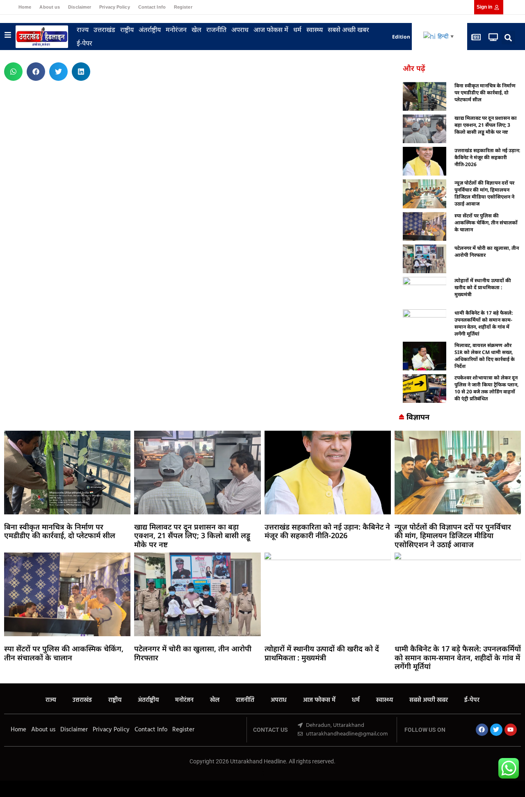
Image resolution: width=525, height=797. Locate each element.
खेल (196, 29)
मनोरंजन (176, 29)
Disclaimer (79, 7)
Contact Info (152, 7)
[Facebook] (482, 730)
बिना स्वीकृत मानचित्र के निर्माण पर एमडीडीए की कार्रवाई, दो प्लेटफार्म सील (485, 92)
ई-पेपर (84, 43)
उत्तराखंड (104, 29)
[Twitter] (496, 730)
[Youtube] (510, 730)
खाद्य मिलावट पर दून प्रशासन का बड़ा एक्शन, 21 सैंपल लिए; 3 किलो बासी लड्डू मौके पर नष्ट (485, 124)
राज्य (83, 29)
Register (183, 7)
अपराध (240, 29)
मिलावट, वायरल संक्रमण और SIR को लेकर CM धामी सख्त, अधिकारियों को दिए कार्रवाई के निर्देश (484, 356)
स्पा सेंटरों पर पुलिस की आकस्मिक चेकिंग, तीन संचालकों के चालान (486, 222)
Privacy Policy (114, 7)
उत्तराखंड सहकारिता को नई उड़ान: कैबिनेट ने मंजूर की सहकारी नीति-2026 (487, 157)
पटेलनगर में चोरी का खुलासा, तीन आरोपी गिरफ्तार (192, 653)
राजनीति (216, 29)
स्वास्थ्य (314, 29)
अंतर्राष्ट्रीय (150, 29)
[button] (508, 37)
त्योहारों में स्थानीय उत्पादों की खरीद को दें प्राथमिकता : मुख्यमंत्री (482, 287)
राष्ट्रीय (127, 29)
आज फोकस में (270, 29)
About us (49, 7)
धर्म (297, 29)
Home (24, 7)
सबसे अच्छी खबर (348, 29)
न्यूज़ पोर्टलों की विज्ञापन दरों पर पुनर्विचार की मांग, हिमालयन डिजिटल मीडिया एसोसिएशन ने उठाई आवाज (484, 193)
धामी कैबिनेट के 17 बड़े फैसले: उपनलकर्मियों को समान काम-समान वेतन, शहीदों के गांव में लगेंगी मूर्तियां (483, 323)
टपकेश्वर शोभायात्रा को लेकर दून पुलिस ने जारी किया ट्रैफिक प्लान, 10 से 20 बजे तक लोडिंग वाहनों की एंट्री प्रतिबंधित (486, 388)
